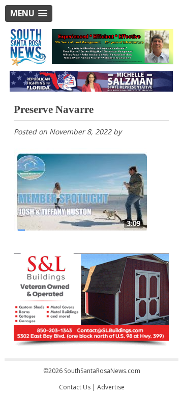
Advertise (111, 387)
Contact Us (74, 387)
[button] (28, 13)
